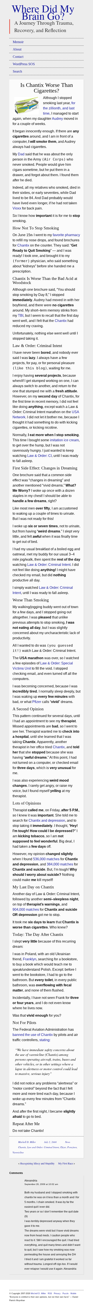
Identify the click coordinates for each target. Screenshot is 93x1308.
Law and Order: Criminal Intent (43, 1147)
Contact (18, 56)
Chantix (23, 245)
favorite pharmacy (66, 235)
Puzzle (66, 1293)
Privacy (57, 1293)
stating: (44, 1040)
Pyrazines (72, 1147)
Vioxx (17, 208)
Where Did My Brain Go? (43, 12)
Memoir (18, 42)
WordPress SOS (24, 64)
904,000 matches (26, 909)
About (17, 49)
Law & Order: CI (39, 456)
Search (17, 71)
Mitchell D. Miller (27, 1142)
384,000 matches (60, 864)
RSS (50, 1293)
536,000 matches (46, 859)
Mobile (73, 1293)
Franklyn (29, 959)
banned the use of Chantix (33, 1035)
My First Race (65, 1163)
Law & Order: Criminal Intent (49, 564)
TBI (20, 315)
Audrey (57, 118)
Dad (21, 154)
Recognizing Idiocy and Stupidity (37, 1163)
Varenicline (18, 1152)
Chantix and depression (47, 820)
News (67, 1142)
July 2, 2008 (50, 1142)
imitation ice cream (64, 440)
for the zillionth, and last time (59, 108)
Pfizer (36, 702)
